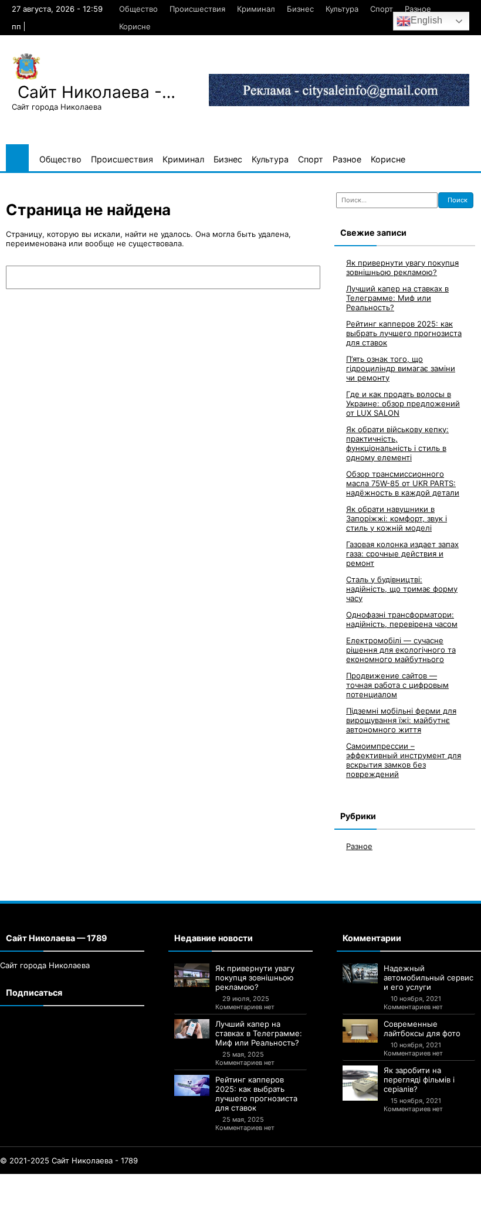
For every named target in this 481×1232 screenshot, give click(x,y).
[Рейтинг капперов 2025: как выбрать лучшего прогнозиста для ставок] (191, 1086)
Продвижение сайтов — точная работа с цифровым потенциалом (397, 685)
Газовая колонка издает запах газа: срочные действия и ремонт (402, 553)
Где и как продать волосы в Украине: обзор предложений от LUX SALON (403, 403)
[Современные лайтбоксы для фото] (360, 1031)
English (426, 20)
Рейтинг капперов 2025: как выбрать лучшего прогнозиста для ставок (404, 333)
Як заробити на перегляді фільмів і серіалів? (419, 1079)
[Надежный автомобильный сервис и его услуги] (360, 973)
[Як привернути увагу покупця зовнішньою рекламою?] (191, 975)
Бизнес (300, 8)
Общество (138, 8)
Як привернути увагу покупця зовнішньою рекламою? (402, 267)
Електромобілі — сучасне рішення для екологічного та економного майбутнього (401, 650)
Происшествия (197, 8)
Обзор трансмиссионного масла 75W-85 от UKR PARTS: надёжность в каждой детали (402, 483)
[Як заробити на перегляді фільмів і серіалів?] (360, 1083)
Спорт (381, 8)
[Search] (305, 277)
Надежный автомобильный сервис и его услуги (428, 977)
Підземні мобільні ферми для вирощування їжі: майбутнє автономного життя (401, 720)
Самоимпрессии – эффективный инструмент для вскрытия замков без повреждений (403, 760)
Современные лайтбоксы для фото (422, 1028)
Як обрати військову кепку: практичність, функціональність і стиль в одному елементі (397, 443)
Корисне (135, 26)
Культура (342, 8)
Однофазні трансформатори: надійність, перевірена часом (402, 619)
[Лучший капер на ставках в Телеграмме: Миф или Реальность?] (191, 1029)
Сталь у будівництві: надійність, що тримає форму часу (402, 589)
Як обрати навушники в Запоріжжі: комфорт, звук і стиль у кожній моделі (396, 518)
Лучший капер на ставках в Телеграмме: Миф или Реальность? (397, 298)
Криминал (256, 8)
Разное (418, 8)
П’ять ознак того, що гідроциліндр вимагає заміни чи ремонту (400, 368)
